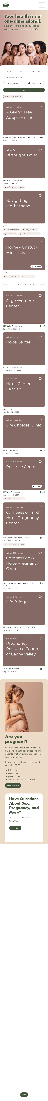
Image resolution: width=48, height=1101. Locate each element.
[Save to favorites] (40, 107)
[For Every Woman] (6, 5)
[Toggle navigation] (41, 5)
